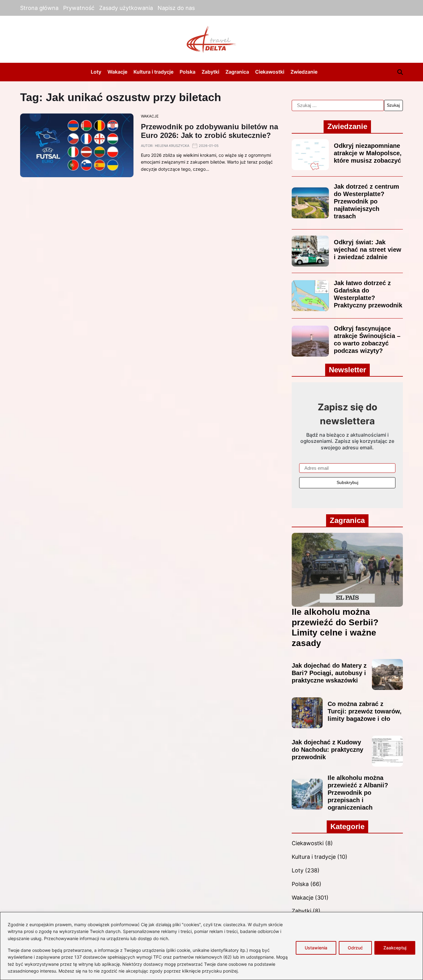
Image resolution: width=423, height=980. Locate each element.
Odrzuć (355, 947)
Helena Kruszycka (172, 145)
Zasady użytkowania (126, 8)
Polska (187, 72)
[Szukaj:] (338, 105)
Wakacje (117, 72)
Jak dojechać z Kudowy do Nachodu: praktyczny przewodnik (327, 749)
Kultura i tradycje (153, 72)
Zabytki (210, 72)
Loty (96, 72)
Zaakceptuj (394, 947)
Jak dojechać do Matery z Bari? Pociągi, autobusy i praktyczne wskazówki (329, 673)
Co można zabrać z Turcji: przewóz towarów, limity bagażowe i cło (365, 711)
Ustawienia (316, 947)
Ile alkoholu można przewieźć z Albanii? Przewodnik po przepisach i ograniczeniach (358, 792)
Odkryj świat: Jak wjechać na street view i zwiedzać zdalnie (367, 249)
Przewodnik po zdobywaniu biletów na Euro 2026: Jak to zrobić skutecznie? (209, 131)
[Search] (400, 72)
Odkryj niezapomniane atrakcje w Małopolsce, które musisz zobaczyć (368, 153)
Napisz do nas (176, 8)
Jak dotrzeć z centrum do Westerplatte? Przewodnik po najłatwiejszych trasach (366, 201)
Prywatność (78, 8)
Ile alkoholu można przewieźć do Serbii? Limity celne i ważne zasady (335, 627)
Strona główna (39, 8)
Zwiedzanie (303, 72)
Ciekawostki (269, 72)
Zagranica (237, 72)
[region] (211, 946)
